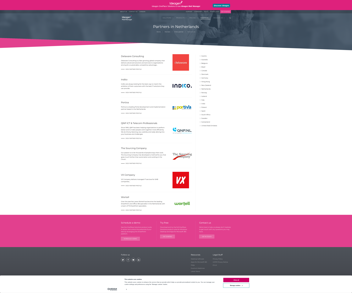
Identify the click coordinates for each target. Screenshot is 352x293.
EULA (215, 265)
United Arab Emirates (209, 126)
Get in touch (206, 236)
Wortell (125, 197)
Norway (204, 93)
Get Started (225, 11)
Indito (124, 79)
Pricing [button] (192, 18)
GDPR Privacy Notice (220, 262)
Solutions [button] (167, 18)
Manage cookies (235, 285)
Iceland (204, 96)
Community (198, 11)
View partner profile (133, 69)
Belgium (204, 63)
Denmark (204, 74)
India (203, 104)
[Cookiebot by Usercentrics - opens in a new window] (112, 289)
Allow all (236, 280)
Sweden (204, 118)
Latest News (195, 271)
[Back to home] (127, 18)
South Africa (205, 115)
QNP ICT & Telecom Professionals (139, 123)
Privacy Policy (218, 259)
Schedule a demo (130, 239)
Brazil (203, 67)
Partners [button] (205, 18)
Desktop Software (197, 259)
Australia (204, 60)
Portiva (125, 102)
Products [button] (180, 18)
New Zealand (206, 85)
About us (123, 11)
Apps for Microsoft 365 (199, 262)
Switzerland (205, 122)
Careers (142, 11)
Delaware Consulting (132, 56)
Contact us (133, 11)
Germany (204, 78)
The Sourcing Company (134, 148)
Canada (204, 71)
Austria (204, 56)
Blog (206, 11)
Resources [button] (218, 18)
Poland (204, 107)
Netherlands (206, 89)
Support (189, 11)
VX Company (128, 175)
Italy (203, 100)
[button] (230, 18)
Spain (203, 111)
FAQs (193, 265)
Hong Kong (205, 82)
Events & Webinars (198, 268)
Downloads (214, 11)
